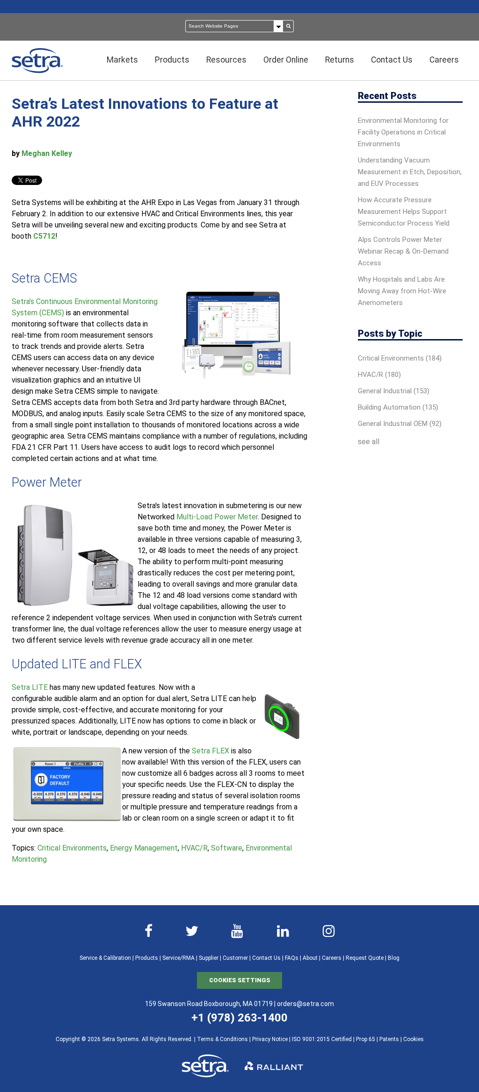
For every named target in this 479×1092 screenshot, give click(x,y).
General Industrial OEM (400, 423)
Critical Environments (72, 848)
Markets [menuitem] (122, 59)
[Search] (288, 26)
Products (146, 958)
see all (368, 441)
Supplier (208, 958)
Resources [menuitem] (226, 59)
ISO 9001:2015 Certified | (324, 1039)
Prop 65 (365, 1039)
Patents (389, 1039)
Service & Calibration (105, 958)
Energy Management (144, 848)
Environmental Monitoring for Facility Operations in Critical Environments (403, 132)
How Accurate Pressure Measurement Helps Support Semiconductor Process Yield (404, 211)
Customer (235, 958)
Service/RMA (178, 958)
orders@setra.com (305, 1003)
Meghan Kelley (47, 153)
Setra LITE (30, 687)
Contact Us (266, 958)
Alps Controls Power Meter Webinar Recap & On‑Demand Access (403, 251)
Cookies (413, 1039)
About (310, 958)
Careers (331, 958)
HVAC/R (194, 848)
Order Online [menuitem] (285, 59)
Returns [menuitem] (339, 59)
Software (226, 848)
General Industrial (393, 391)
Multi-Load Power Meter (217, 516)
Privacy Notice (270, 1039)
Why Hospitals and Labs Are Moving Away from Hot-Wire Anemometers (402, 291)
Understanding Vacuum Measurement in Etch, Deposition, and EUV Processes (410, 172)
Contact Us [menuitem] (392, 59)
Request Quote (365, 958)
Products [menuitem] (172, 59)
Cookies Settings (239, 980)
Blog (393, 958)
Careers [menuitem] (444, 59)
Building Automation (398, 407)
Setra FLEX (210, 750)
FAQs (291, 958)
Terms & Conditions (222, 1039)
